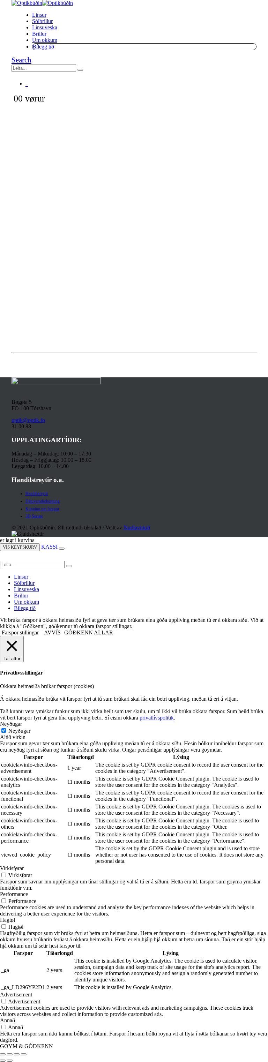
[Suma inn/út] (3, 1054)
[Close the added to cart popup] (62, 549)
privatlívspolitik (157, 718)
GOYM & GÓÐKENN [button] (26, 1046)
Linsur (39, 15)
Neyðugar (19, 731)
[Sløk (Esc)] (24, 1054)
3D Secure (34, 516)
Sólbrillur (42, 21)
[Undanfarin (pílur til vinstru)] (3, 1061)
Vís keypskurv (20, 547)
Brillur (39, 34)
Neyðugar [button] (11, 724)
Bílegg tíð (43, 47)
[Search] (80, 70)
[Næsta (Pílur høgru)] (10, 1061)
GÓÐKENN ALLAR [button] (88, 632)
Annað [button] (7, 1020)
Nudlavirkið (137, 527)
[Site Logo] (42, 3)
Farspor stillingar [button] (20, 632)
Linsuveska (44, 27)
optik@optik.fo (28, 420)
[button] (21, 60)
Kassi (49, 547)
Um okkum (44, 40)
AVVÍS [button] (52, 632)
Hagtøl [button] (7, 920)
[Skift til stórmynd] (10, 1054)
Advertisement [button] (16, 994)
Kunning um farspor (42, 508)
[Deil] (17, 1054)
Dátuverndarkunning (42, 501)
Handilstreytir (36, 493)
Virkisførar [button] (12, 868)
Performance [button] (14, 894)
